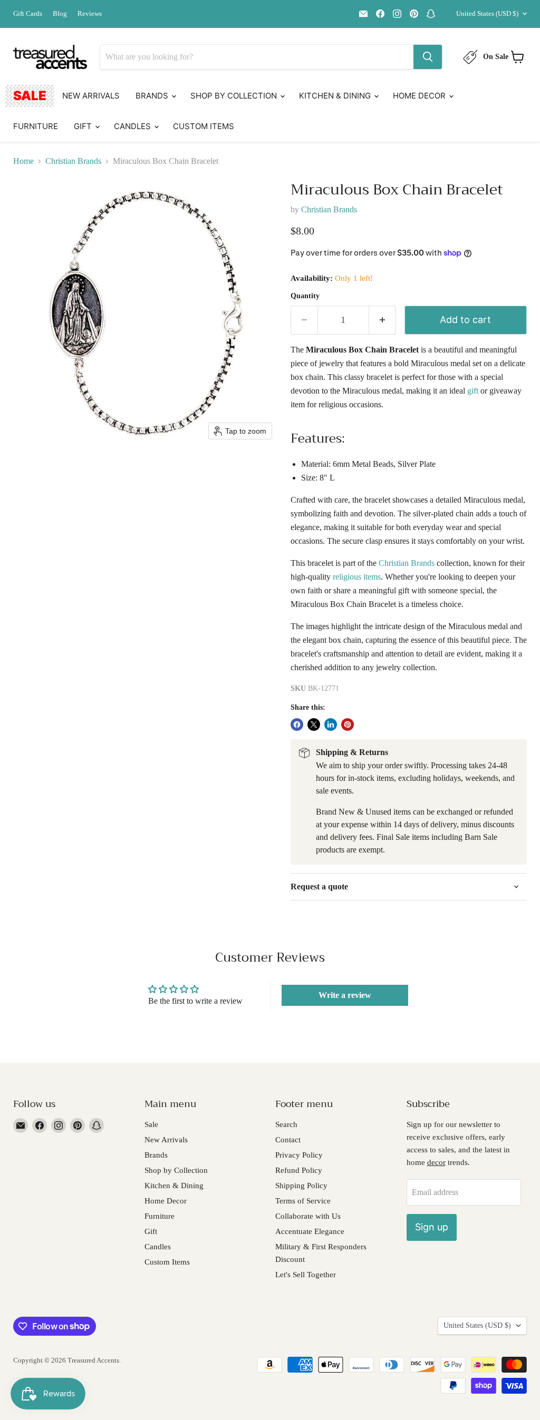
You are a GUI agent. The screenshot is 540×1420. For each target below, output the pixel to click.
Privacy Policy (299, 1155)
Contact (288, 1139)
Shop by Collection (234, 96)
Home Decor (420, 96)
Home (23, 160)
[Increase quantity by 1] (382, 320)
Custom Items (203, 126)
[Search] (427, 57)
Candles (133, 126)
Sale (29, 95)
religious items (357, 576)
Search (286, 1124)
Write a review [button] (345, 995)
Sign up (431, 1226)
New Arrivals (91, 96)
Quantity (305, 296)
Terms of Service (303, 1201)
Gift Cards (27, 13)
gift (472, 390)
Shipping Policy (301, 1185)
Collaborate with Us (308, 1216)
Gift (84, 126)
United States (487, 13)
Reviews (90, 13)
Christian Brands (73, 160)
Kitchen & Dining (336, 96)
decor (436, 1162)
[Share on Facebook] (297, 724)
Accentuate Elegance (309, 1231)
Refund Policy (298, 1170)
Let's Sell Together (305, 1274)
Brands (153, 96)
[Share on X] (313, 724)
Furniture (35, 126)
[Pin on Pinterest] (347, 724)
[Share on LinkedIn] (330, 724)
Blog (60, 13)
